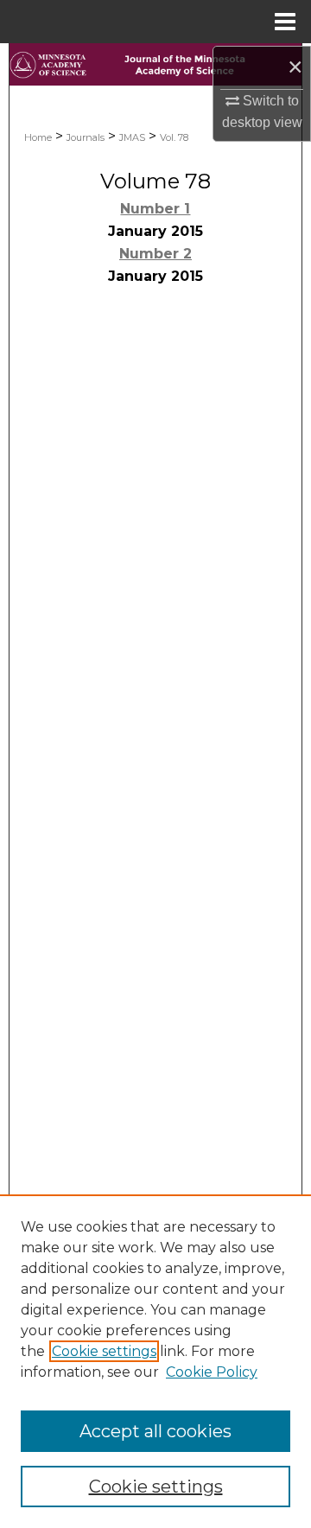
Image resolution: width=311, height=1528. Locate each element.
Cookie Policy (211, 1372)
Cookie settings (104, 1351)
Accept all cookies (155, 1431)
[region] (155, 1361)
